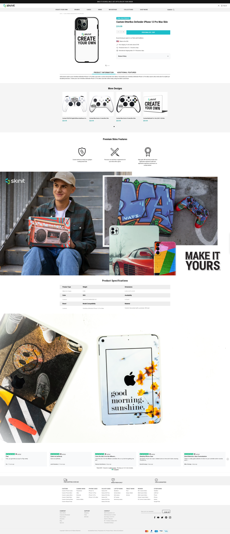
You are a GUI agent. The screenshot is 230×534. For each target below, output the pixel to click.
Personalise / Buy (148, 32)
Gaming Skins (80, 488)
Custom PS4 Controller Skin (123, 118)
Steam (78, 497)
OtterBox (156, 490)
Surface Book (117, 493)
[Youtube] (158, 517)
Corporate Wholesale (65, 514)
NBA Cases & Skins (142, 495)
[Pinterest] (166, 517)
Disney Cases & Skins (143, 497)
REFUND (86, 516)
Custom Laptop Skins (67, 495)
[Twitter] (162, 517)
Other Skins (158, 488)
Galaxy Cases (106, 488)
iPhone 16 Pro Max (93, 497)
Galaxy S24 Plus (106, 499)
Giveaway (62, 518)
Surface (128, 495)
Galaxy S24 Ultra (106, 501)
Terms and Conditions (137, 38)
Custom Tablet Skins (67, 497)
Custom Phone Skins (67, 493)
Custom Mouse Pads (67, 501)
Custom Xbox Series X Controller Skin (72, 118)
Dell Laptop (116, 495)
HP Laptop (116, 497)
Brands (140, 488)
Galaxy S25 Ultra (106, 495)
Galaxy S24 (104, 497)
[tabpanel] (128, 109)
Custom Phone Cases (67, 490)
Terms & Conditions (118, 530)
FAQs (85, 514)
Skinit (9, 6)
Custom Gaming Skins (67, 499)
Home (61, 13)
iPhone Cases (93, 488)
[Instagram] (170, 517)
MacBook (116, 490)
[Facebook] (154, 517)
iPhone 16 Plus (92, 493)
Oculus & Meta (79, 499)
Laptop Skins (118, 488)
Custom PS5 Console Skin (150, 118)
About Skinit (63, 513)
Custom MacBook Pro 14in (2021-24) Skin (100, 118)
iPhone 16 (91, 490)
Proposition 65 (101, 530)
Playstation (79, 490)
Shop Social (62, 516)
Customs (65, 488)
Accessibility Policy (92, 530)
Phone (155, 495)
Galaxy (155, 499)
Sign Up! (62, 522)
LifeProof (156, 493)
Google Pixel (157, 501)
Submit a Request (108, 518)
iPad (127, 490)
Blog (61, 520)
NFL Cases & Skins (142, 490)
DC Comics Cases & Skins (144, 499)
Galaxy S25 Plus (106, 493)
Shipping (86, 513)
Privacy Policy (109, 530)
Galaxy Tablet (129, 493)
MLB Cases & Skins (142, 493)
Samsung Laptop (118, 499)
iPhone (155, 497)
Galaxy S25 (104, 490)
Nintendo (78, 495)
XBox (77, 493)
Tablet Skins (130, 488)
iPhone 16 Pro (92, 495)
